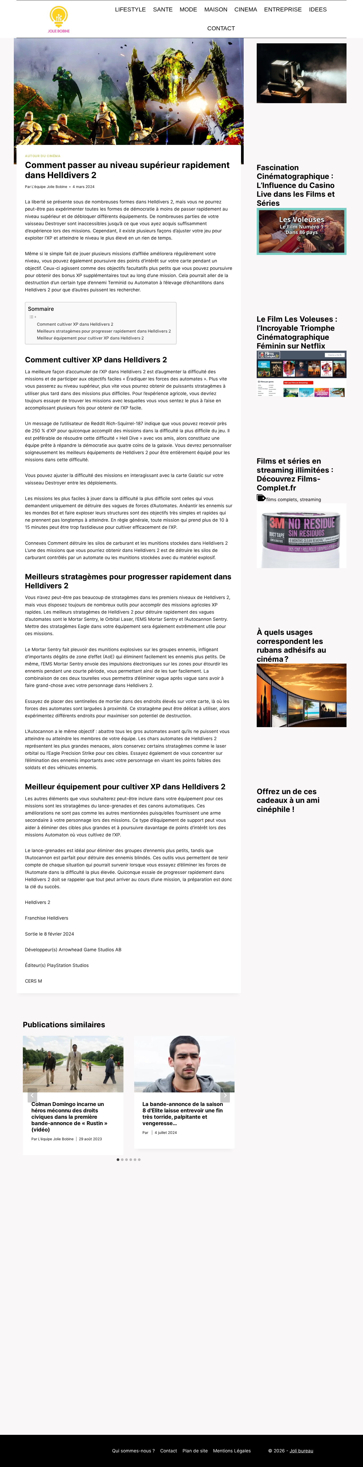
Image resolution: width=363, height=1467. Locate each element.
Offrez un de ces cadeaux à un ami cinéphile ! (288, 800)
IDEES (318, 9)
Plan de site (195, 1450)
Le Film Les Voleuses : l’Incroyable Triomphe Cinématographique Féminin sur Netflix (297, 332)
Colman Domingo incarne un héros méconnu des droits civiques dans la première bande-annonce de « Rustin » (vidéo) (69, 1117)
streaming (310, 499)
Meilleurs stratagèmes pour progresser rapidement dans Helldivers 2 (104, 331)
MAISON (215, 9)
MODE (188, 9)
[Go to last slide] (32, 1095)
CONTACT (221, 28)
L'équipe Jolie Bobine (49, 187)
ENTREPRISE (283, 9)
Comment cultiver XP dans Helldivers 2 (75, 324)
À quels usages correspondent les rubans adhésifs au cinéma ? (291, 646)
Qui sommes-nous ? (133, 1450)
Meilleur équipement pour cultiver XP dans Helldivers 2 (90, 338)
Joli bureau (301, 1450)
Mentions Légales (232, 1450)
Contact (168, 1450)
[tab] (118, 1159)
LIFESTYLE (130, 9)
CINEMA (245, 9)
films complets (281, 499)
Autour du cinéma (43, 156)
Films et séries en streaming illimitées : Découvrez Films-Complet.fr (295, 474)
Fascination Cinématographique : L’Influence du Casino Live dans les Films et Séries (296, 185)
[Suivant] (225, 1095)
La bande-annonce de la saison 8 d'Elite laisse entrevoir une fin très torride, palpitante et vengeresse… (182, 1113)
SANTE (163, 9)
